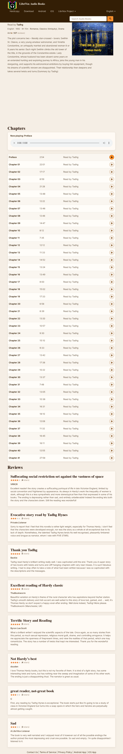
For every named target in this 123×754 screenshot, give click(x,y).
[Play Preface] (111, 157)
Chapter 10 (14, 230)
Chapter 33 (14, 399)
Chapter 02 (14, 171)
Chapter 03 (14, 179)
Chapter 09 (14, 223)
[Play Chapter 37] (111, 428)
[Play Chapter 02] (111, 171)
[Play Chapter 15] (111, 267)
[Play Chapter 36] (111, 421)
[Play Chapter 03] (111, 179)
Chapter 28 (14, 362)
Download (29, 11)
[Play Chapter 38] (111, 436)
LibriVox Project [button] (66, 11)
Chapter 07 (14, 208)
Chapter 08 (14, 216)
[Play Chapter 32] (111, 391)
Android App (80, 752)
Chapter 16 (14, 274)
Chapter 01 (14, 164)
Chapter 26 (14, 348)
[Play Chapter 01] (111, 164)
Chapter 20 (14, 304)
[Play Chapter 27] (111, 355)
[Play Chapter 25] (111, 340)
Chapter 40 (14, 450)
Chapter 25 (14, 340)
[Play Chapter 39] (111, 443)
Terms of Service (48, 752)
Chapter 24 (14, 333)
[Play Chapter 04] (111, 186)
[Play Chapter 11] (111, 237)
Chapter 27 (14, 355)
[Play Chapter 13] (111, 252)
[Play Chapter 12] (111, 245)
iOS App (92, 752)
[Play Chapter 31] (111, 384)
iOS (52, 11)
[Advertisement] (62, 100)
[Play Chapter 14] (111, 259)
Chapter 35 (14, 414)
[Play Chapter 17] (111, 281)
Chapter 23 (14, 326)
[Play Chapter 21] (111, 311)
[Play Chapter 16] (111, 274)
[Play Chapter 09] (111, 223)
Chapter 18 (14, 289)
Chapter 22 (14, 318)
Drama (61, 29)
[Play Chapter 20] (111, 303)
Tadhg (19, 24)
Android (42, 11)
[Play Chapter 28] (111, 362)
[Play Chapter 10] (111, 230)
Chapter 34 (14, 406)
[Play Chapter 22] (111, 318)
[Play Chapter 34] (111, 406)
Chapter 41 (14, 458)
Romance (34, 29)
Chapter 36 (14, 421)
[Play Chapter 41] (111, 458)
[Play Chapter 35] (111, 414)
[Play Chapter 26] (111, 347)
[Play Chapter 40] (111, 450)
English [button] (110, 11)
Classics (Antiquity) (48, 29)
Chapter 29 (14, 370)
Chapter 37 (14, 428)
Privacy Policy (65, 752)
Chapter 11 (14, 238)
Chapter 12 (14, 245)
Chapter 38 (14, 436)
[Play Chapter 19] (111, 296)
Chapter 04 (14, 186)
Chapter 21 (14, 311)
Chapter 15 (14, 267)
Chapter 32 (14, 392)
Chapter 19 (14, 296)
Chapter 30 (14, 377)
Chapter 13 (14, 252)
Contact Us (32, 752)
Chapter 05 (14, 194)
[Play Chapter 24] (111, 333)
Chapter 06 (14, 201)
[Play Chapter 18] (111, 289)
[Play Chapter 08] (111, 215)
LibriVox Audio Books (32, 4)
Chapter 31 (14, 384)
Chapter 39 (14, 443)
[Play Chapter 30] (111, 377)
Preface (13, 157)
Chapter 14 (14, 260)
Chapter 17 (14, 282)
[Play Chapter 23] (111, 325)
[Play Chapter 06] (111, 201)
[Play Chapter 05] (111, 193)
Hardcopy (15, 11)
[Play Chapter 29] (111, 369)
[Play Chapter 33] (111, 399)
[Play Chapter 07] (111, 208)
